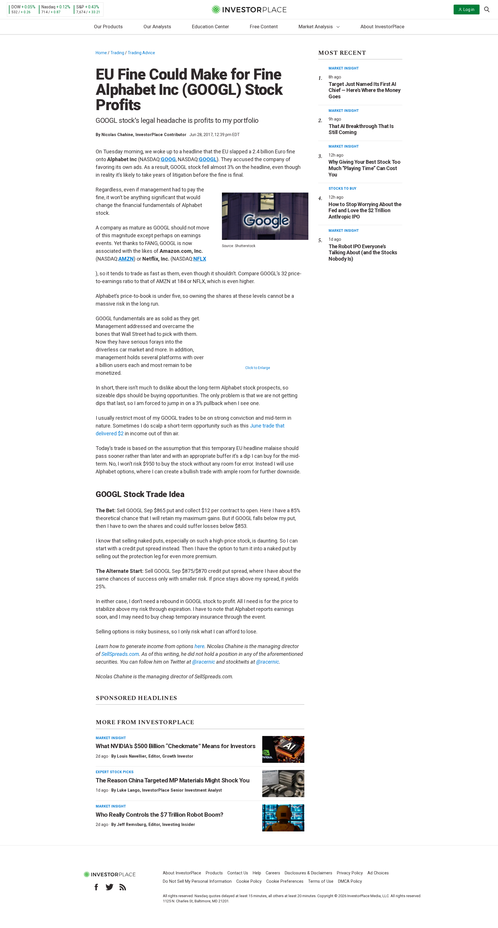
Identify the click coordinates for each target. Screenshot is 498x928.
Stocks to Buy (342, 189)
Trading (117, 52)
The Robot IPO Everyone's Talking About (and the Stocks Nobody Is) (363, 252)
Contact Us (237, 873)
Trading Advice (141, 52)
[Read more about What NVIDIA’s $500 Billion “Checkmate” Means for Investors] (283, 749)
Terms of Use (320, 881)
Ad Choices (378, 873)
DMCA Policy (350, 881)
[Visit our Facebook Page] (96, 887)
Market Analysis (316, 26)
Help (257, 873)
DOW (16, 7)
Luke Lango (128, 790)
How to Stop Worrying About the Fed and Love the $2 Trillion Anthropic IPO (365, 210)
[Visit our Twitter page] (109, 887)
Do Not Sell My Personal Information (197, 881)
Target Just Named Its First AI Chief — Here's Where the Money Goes (364, 90)
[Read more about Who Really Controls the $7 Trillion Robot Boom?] (283, 817)
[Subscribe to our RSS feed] (122, 887)
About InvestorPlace (382, 26)
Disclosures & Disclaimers (308, 873)
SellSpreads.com (120, 654)
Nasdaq (48, 7)
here (199, 646)
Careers (273, 873)
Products (214, 873)
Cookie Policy (249, 881)
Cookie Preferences (284, 881)
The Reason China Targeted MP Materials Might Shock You (172, 780)
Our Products (108, 26)
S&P (80, 7)
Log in (468, 9)
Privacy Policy (350, 873)
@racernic (203, 662)
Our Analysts (157, 26)
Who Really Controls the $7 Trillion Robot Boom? (159, 814)
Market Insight (111, 738)
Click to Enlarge (257, 368)
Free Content (264, 26)
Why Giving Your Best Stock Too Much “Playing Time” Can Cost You (364, 168)
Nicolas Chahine (117, 134)
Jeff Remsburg (131, 824)
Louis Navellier (131, 756)
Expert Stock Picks (114, 772)
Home (101, 52)
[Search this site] (486, 9)
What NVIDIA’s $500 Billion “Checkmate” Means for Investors (175, 746)
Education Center (210, 26)
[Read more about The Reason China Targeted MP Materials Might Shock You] (283, 783)
